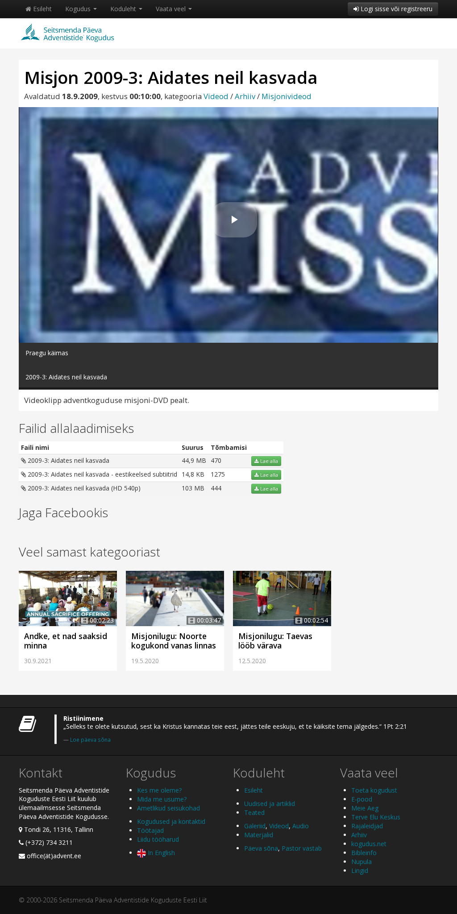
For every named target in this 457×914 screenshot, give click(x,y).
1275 (218, 474)
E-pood (361, 799)
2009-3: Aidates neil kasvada (67, 460)
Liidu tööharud (158, 839)
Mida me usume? (162, 799)
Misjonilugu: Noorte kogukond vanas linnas (173, 641)
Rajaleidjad (367, 826)
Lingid (359, 870)
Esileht (41, 8)
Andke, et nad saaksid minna (65, 641)
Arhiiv (245, 96)
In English (160, 852)
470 (216, 460)
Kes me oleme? (159, 790)
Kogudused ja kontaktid (171, 821)
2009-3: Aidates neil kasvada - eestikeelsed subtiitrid (101, 474)
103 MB (193, 488)
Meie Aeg (364, 808)
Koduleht (124, 8)
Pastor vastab (302, 848)
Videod (216, 96)
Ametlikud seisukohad (168, 808)
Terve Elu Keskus (375, 817)
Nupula (361, 861)
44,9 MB (194, 460)
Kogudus (78, 8)
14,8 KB (193, 474)
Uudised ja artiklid (269, 803)
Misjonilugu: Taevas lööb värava (275, 641)
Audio (300, 826)
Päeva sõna (261, 848)
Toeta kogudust (374, 790)
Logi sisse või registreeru (395, 8)
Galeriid (255, 826)
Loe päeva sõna (90, 739)
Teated (254, 812)
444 (216, 488)
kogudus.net (368, 843)
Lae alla (268, 461)
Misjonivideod (287, 96)
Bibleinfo (364, 852)
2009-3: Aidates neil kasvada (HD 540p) (83, 488)
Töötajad (150, 830)
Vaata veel (171, 8)
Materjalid (258, 835)
